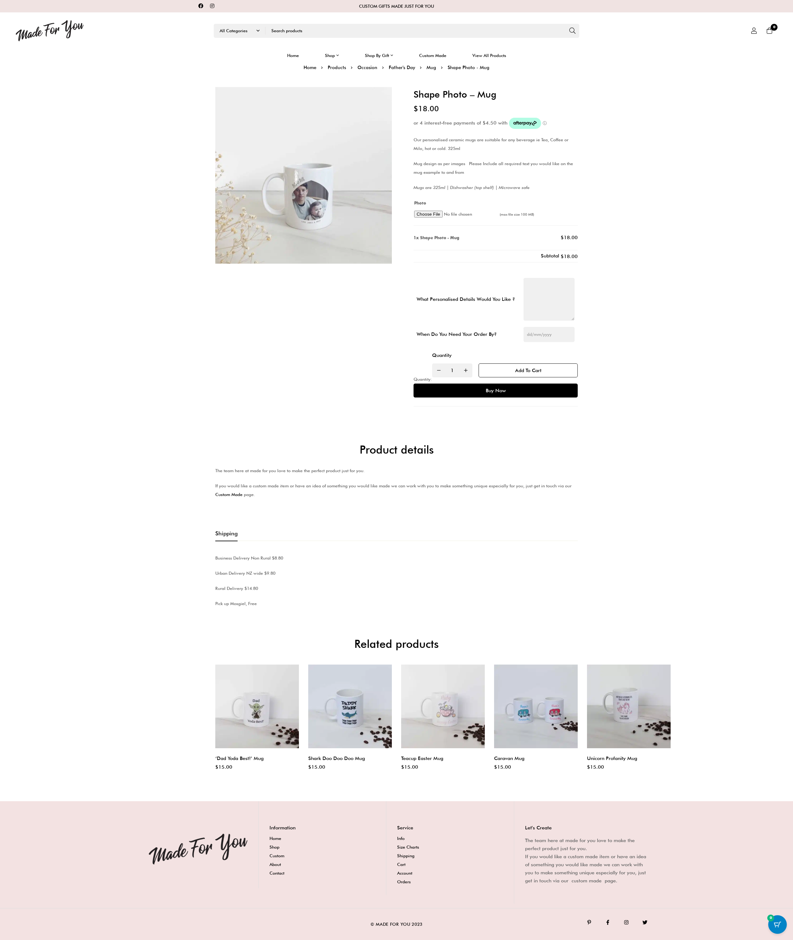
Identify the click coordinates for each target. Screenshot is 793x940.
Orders (404, 881)
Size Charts (408, 847)
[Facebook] (201, 6)
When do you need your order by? (457, 334)
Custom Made (229, 494)
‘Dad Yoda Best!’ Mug (239, 758)
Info (401, 838)
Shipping (405, 855)
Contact (276, 873)
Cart (401, 864)
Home (310, 67)
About (275, 864)
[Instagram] (212, 6)
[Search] (572, 31)
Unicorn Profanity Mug (612, 758)
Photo (420, 203)
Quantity (442, 355)
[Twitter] (644, 922)
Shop (274, 847)
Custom (276, 855)
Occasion (367, 67)
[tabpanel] (396, 581)
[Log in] (754, 30)
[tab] (226, 534)
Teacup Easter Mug (422, 758)
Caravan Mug (509, 758)
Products (337, 67)
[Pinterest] (589, 922)
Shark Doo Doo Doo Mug (336, 758)
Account (404, 873)
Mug (431, 67)
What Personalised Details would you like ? (466, 299)
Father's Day (402, 67)
